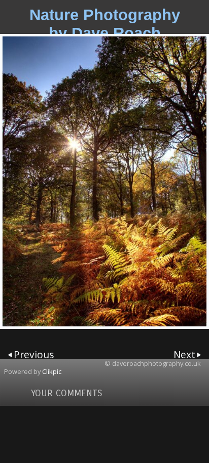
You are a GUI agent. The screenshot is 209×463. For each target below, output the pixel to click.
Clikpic (51, 371)
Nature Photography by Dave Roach (104, 24)
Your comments (66, 393)
